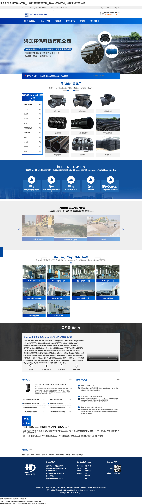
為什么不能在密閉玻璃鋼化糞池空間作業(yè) (58, 403)
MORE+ (70, 379)
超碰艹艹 (15, 503)
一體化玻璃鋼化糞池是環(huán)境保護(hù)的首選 (31, 407)
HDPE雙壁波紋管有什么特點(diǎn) (58, 412)
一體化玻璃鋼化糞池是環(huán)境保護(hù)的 (31, 412)
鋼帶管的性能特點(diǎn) (87, 386)
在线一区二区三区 (32, 503)
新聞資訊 (58, 21)
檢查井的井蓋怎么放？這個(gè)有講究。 (54, 76)
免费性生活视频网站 (23, 503)
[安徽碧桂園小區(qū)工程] (70, 226)
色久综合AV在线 (42, 503)
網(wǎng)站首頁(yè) (30, 21)
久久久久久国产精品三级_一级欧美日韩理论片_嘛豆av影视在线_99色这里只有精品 (42, 3)
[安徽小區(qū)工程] (38, 225)
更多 (40, 104)
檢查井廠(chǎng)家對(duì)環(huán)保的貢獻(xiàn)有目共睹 (31, 403)
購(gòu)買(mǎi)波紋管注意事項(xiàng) (91, 407)
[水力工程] (103, 225)
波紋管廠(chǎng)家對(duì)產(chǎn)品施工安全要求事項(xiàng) (31, 399)
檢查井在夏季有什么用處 (56, 399)
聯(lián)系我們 (94, 21)
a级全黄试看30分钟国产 (6, 503)
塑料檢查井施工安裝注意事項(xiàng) (91, 396)
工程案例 (82, 21)
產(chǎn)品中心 (116, 8)
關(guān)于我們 (105, 8)
